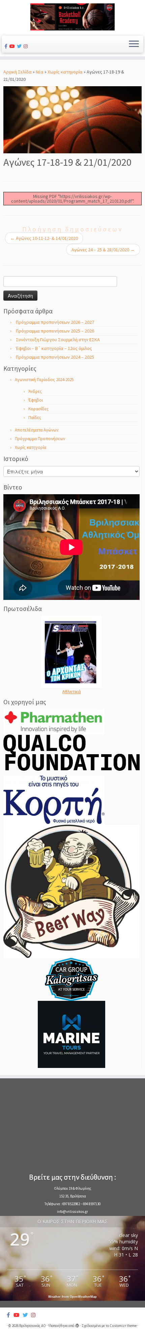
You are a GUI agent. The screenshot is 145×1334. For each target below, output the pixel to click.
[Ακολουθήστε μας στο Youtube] (13, 46)
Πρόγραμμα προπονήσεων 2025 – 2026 (55, 331)
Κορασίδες (38, 409)
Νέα (40, 72)
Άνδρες (35, 391)
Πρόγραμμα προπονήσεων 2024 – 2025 (55, 357)
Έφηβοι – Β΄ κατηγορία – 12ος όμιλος (54, 348)
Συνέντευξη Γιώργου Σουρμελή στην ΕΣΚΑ (58, 340)
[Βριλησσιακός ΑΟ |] (72, 17)
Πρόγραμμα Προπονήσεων (40, 439)
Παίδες (34, 417)
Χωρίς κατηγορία (65, 72)
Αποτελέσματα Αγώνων (36, 430)
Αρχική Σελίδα (18, 72)
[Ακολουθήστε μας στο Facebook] (6, 46)
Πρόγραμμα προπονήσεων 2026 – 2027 (55, 322)
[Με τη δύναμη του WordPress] (77, 1324)
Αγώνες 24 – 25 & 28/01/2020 (103, 250)
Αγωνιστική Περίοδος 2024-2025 (44, 379)
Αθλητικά (71, 691)
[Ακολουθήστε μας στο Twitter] (20, 46)
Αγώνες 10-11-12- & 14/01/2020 (44, 238)
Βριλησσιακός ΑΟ (32, 1325)
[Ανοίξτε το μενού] (134, 44)
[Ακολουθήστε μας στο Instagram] (27, 46)
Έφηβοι (35, 400)
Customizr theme (123, 1325)
